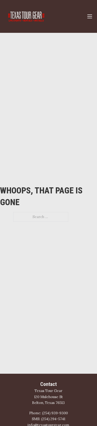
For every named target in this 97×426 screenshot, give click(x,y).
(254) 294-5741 (53, 419)
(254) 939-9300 (55, 413)
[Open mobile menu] (89, 16)
